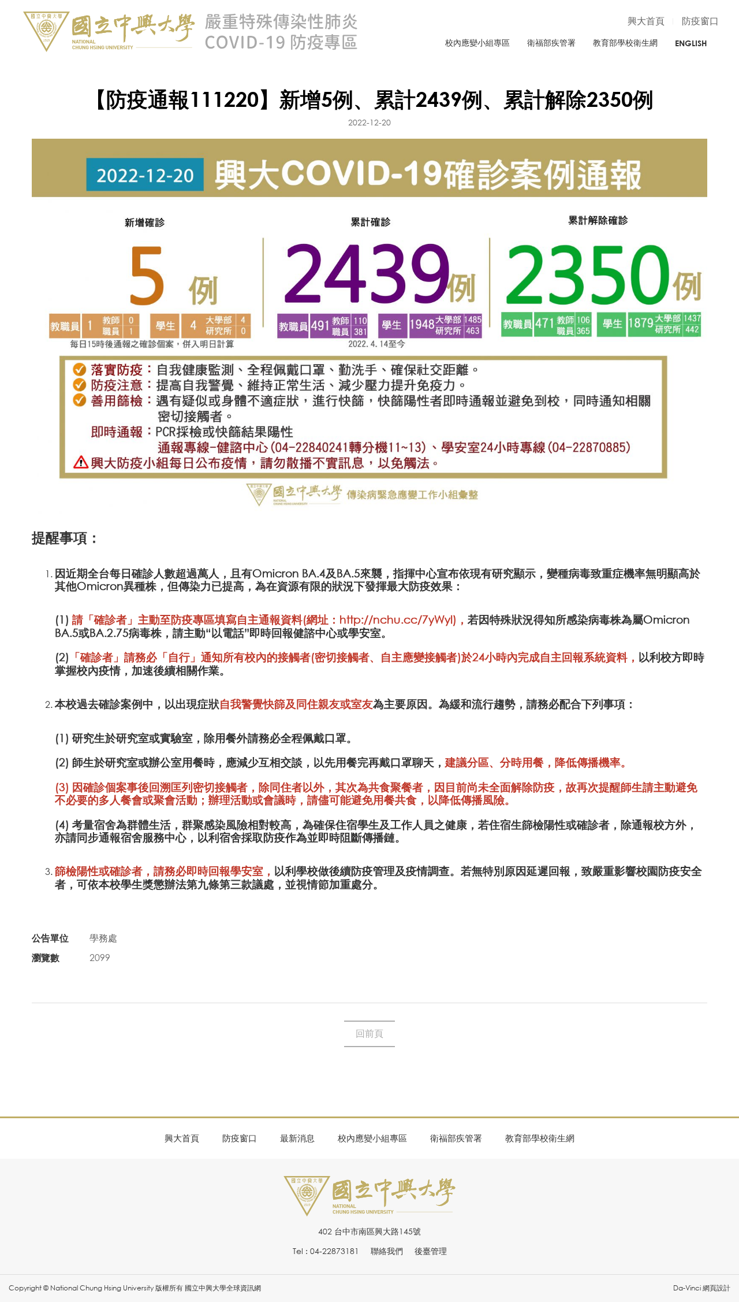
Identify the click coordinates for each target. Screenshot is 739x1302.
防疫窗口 (700, 21)
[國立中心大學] (369, 1210)
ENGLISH (691, 43)
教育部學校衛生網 (625, 42)
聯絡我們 (387, 1251)
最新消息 (297, 1138)
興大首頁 (646, 21)
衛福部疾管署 (551, 42)
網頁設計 (716, 1288)
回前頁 (369, 1033)
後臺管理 (431, 1251)
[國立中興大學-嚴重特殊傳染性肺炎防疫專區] (190, 32)
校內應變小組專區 (477, 42)
